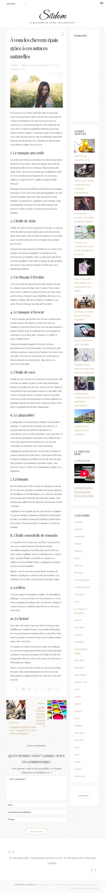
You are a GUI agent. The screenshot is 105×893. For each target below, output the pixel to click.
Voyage (77, 761)
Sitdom (52, 16)
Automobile (79, 536)
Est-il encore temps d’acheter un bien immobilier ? (83, 315)
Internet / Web (81, 682)
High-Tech (79, 660)
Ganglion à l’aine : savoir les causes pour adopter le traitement (84, 368)
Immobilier (79, 667)
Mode (77, 718)
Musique (78, 725)
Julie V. (16, 65)
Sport (77, 754)
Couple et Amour (82, 587)
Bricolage (78, 572)
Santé (77, 747)
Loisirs (77, 696)
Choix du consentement (90, 888)
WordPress (79, 776)
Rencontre (79, 740)
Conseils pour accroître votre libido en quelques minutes (84, 217)
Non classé (79, 732)
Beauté (46, 65)
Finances (78, 634)
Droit (76, 601)
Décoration (79, 594)
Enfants (78, 620)
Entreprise (79, 627)
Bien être (78, 565)
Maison (77, 703)
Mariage (78, 711)
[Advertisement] (84, 78)
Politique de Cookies (63, 884)
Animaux (78, 529)
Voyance (78, 769)
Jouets (77, 689)
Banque (77, 543)
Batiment (78, 551)
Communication (81, 580)
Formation (79, 641)
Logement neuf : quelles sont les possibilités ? (82, 430)
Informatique (80, 674)
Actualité (78, 522)
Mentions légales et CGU (45, 884)
